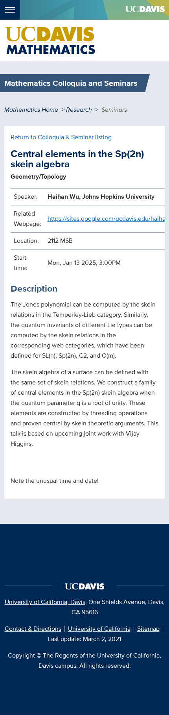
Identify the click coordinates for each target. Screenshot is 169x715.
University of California (99, 628)
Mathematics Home (31, 109)
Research (79, 109)
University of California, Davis (45, 601)
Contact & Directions (33, 628)
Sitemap (148, 628)
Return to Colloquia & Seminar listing (61, 137)
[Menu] (10, 10)
